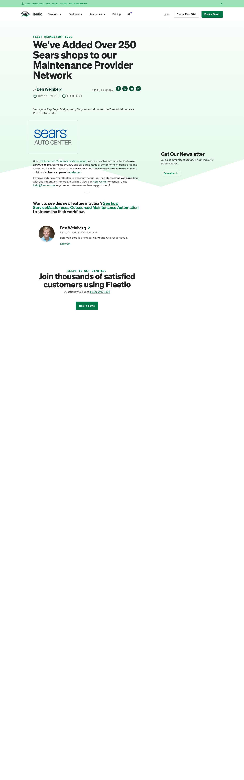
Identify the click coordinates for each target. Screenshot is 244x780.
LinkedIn (65, 243)
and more (75, 172)
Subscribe (170, 173)
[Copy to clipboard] (138, 88)
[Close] (221, 3)
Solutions (53, 14)
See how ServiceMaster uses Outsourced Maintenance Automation (86, 205)
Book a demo (87, 306)
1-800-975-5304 (100, 292)
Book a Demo (212, 14)
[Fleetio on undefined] (118, 88)
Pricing (116, 14)
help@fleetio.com (44, 185)
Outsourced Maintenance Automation (63, 161)
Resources (95, 14)
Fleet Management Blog (52, 36)
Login (166, 14)
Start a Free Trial (186, 14)
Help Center (100, 181)
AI (128, 14)
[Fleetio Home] (31, 14)
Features (74, 14)
